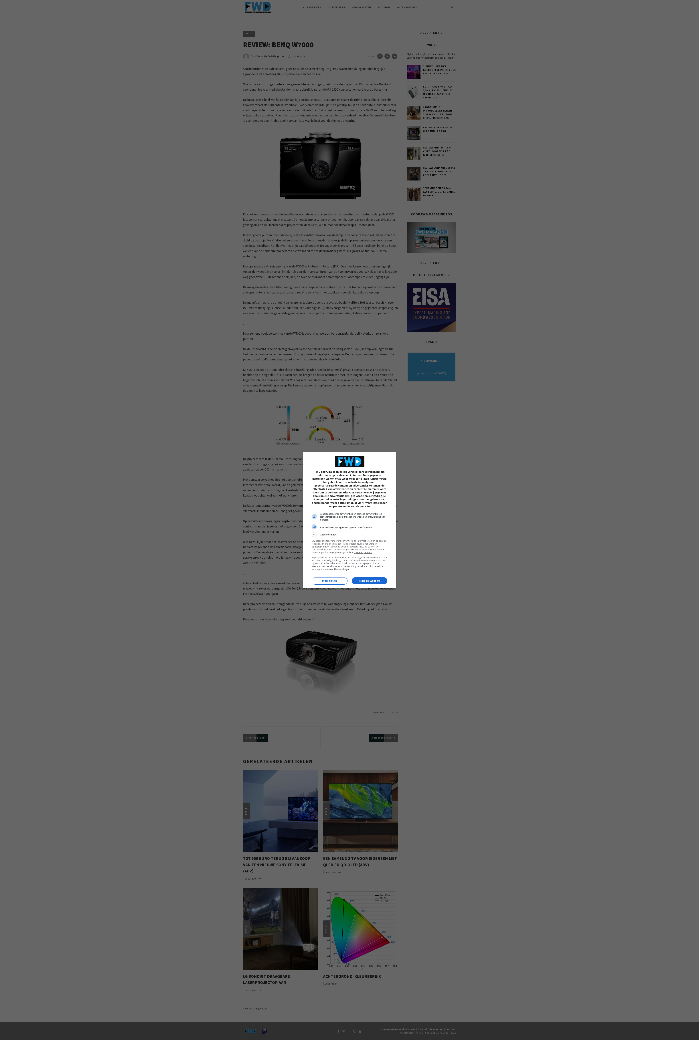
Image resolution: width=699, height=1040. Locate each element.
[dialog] (349, 520)
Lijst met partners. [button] (363, 552)
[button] (349, 534)
